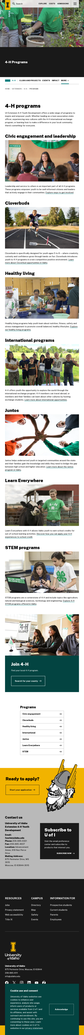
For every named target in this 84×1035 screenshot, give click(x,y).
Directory (36, 905)
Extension (17, 89)
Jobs (7, 905)
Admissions (63, 4)
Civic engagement (31, 714)
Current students (58, 910)
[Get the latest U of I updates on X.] (14, 982)
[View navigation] (75, 3)
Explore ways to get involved (59, 192)
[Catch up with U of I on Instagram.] (21, 982)
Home (7, 89)
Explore (43, 4)
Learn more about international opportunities (45, 400)
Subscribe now (64, 853)
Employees (55, 919)
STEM (25, 751)
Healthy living (29, 726)
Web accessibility (14, 914)
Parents (54, 914)
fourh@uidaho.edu (14, 838)
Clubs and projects (30, 80)
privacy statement (34, 1028)
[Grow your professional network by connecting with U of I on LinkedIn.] (29, 982)
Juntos (25, 739)
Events (46, 80)
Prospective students (61, 905)
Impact (55, 80)
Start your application (21, 790)
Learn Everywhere (31, 745)
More (65, 80)
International (28, 733)
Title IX (8, 919)
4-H (14, 80)
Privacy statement (14, 910)
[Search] (13, 3)
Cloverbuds (27, 720)
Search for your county (26, 681)
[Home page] (7, 5)
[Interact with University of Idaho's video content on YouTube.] (36, 982)
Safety (34, 914)
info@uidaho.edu (12, 976)
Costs (52, 4)
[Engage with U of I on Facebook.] (7, 982)
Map (33, 910)
